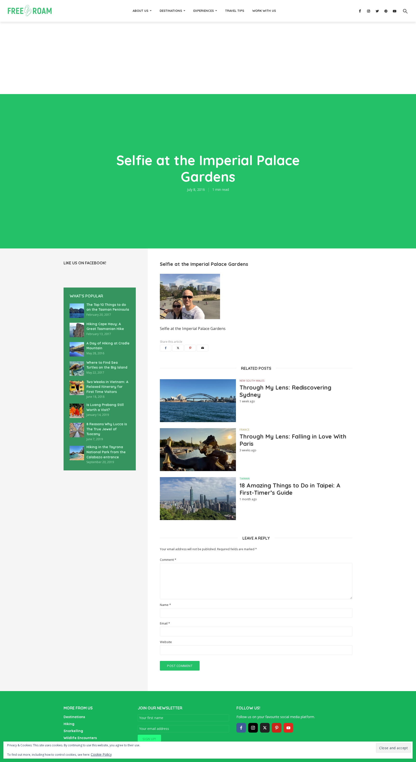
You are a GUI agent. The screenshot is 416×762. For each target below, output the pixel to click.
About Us (140, 11)
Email (165, 623)
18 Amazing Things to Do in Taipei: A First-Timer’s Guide (290, 489)
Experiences (203, 11)
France (244, 429)
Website (166, 642)
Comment (168, 560)
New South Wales (252, 380)
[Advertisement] (208, 58)
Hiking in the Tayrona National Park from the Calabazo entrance (106, 452)
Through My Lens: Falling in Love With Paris (293, 440)
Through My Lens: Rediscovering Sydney (285, 391)
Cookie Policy (101, 754)
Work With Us (264, 11)
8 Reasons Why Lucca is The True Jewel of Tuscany (106, 429)
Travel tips (234, 11)
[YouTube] (288, 728)
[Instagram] (253, 728)
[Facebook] (241, 728)
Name (165, 605)
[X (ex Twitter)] (265, 728)
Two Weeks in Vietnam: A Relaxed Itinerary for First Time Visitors (107, 387)
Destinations (171, 11)
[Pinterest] (276, 728)
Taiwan (245, 478)
